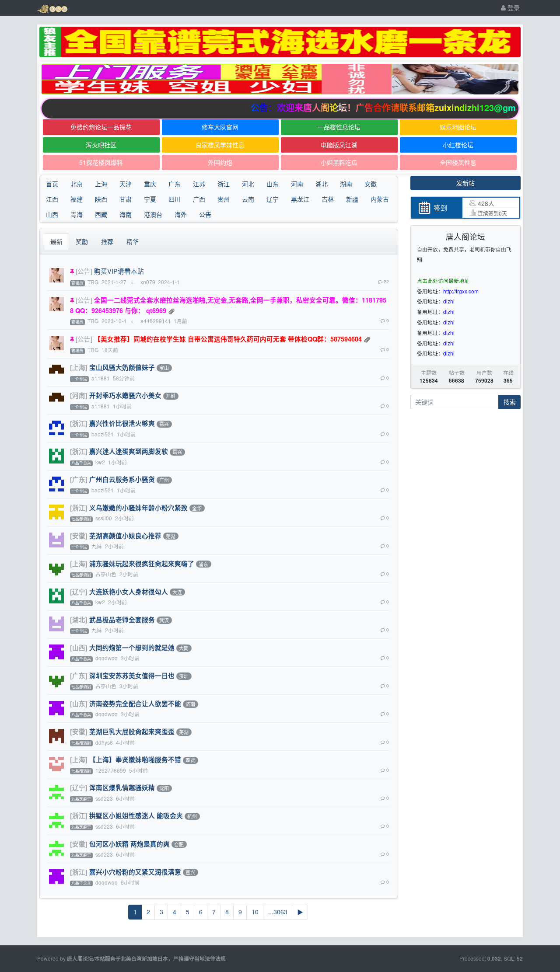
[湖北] (79, 619)
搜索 (510, 401)
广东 (174, 183)
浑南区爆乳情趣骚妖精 (122, 787)
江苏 (199, 183)
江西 (52, 199)
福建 (76, 199)
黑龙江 (300, 199)
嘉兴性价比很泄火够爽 (122, 423)
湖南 (346, 183)
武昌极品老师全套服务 (122, 619)
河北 (248, 183)
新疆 (352, 199)
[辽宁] (79, 591)
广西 (199, 199)
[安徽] (79, 535)
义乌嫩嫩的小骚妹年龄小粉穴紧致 (138, 507)
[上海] (79, 367)
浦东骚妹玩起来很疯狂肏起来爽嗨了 (141, 563)
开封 (170, 396)
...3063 (277, 911)
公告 (205, 214)
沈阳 (164, 788)
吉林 (328, 199)
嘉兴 (164, 424)
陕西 (101, 199)
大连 (177, 592)
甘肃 (125, 199)
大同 (184, 648)
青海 (76, 214)
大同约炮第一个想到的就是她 (132, 647)
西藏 (101, 214)
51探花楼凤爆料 (101, 162)
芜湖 (170, 536)
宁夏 (150, 199)
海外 (181, 214)
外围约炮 (220, 162)
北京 (76, 183)
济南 (190, 703)
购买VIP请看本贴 (119, 270)
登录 (513, 7)
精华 (132, 241)
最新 (56, 241)
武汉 (164, 620)
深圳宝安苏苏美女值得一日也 (132, 675)
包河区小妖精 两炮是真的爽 (129, 844)
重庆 (150, 183)
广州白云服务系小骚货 (122, 479)
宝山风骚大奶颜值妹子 (122, 367)
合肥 (179, 844)
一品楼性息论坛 (339, 126)
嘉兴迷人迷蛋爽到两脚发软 (128, 451)
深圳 (184, 675)
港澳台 (153, 214)
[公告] (84, 270)
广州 (164, 480)
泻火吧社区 (101, 144)
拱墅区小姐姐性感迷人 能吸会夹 (136, 815)
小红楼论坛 (458, 144)
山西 (52, 214)
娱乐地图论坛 (458, 126)
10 (255, 911)
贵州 (223, 199)
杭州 (192, 816)
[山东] (79, 703)
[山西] (79, 647)
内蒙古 (380, 199)
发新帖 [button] (465, 182)
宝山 (164, 367)
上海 (101, 183)
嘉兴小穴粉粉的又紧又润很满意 (135, 871)
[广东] (79, 479)
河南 (297, 183)
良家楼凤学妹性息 (220, 144)
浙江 (223, 183)
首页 (52, 183)
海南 (125, 214)
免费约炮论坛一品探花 (101, 126)
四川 (174, 199)
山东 (272, 183)
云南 (248, 199)
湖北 (321, 183)
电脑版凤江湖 (339, 144)
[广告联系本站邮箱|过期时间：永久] (280, 42)
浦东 (203, 564)
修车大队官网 (220, 126)
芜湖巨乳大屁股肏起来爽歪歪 (132, 731)
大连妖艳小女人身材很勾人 (128, 591)
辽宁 (272, 199)
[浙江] (79, 423)
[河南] (79, 395)
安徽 (370, 183)
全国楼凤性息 (458, 162)
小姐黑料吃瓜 (339, 162)
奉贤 (190, 760)
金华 (197, 508)
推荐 (107, 241)
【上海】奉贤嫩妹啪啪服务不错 (135, 759)
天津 (125, 183)
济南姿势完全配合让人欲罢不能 (135, 703)
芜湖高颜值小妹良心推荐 (125, 535)
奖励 (82, 241)
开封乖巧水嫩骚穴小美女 (125, 395)
